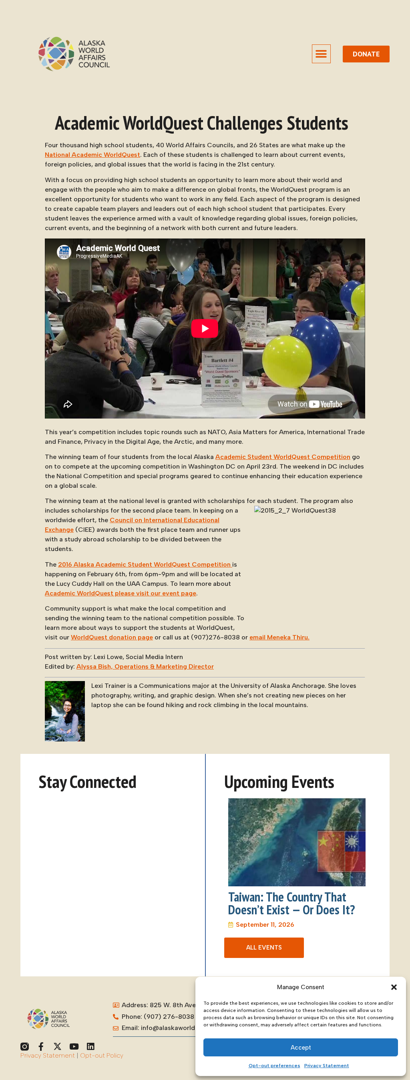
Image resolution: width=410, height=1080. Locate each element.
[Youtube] (74, 1046)
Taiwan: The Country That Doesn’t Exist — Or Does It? (291, 903)
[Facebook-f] (41, 1046)
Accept (301, 1047)
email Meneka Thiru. (279, 637)
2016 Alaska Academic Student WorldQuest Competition (145, 564)
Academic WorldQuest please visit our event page (120, 593)
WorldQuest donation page (112, 637)
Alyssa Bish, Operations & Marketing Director (145, 666)
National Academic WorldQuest (92, 154)
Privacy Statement (326, 1065)
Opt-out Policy (101, 1055)
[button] (394, 987)
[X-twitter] (57, 1046)
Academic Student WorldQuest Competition (282, 457)
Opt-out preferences (274, 1065)
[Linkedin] (90, 1046)
